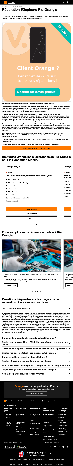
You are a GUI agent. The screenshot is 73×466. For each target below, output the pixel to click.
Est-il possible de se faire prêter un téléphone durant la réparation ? (35, 365)
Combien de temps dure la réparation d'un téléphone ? (29, 338)
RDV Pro (31, 218)
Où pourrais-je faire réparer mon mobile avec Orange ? (29, 369)
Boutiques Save (11, 285)
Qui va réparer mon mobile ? (16, 308)
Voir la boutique (31, 209)
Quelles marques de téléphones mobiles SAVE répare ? (29, 352)
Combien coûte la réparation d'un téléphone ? (24, 357)
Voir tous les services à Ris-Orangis (12, 6)
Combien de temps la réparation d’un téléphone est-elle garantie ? (34, 348)
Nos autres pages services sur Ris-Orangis (23, 373)
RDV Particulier (32, 213)
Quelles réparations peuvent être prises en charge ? (27, 361)
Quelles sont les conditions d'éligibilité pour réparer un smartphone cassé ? (35, 343)
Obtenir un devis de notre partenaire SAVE (36, 148)
